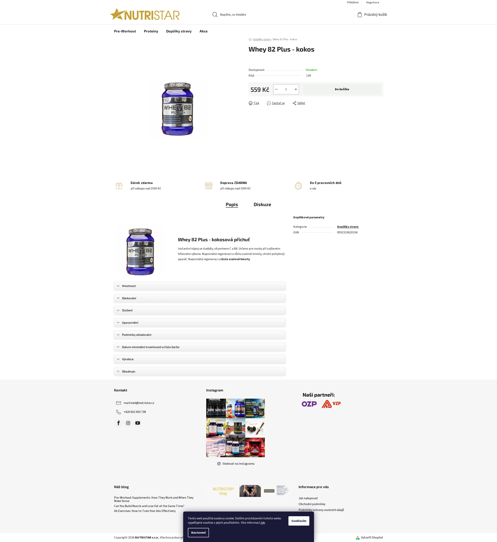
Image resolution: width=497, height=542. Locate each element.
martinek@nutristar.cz (139, 403)
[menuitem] (125, 31)
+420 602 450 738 (135, 412)
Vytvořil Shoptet (372, 537)
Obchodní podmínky (312, 504)
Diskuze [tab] (262, 204)
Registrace (372, 2)
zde (262, 523)
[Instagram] (128, 423)
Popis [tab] (232, 204)
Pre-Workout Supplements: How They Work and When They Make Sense (153, 499)
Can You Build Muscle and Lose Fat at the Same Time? (149, 506)
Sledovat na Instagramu (238, 464)
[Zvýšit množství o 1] (296, 89)
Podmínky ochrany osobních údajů (321, 510)
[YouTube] (137, 423)
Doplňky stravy (348, 227)
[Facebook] (118, 423)
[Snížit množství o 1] (276, 89)
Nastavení (198, 532)
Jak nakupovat (308, 498)
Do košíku (342, 89)
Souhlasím (298, 521)
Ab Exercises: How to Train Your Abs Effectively (145, 511)
